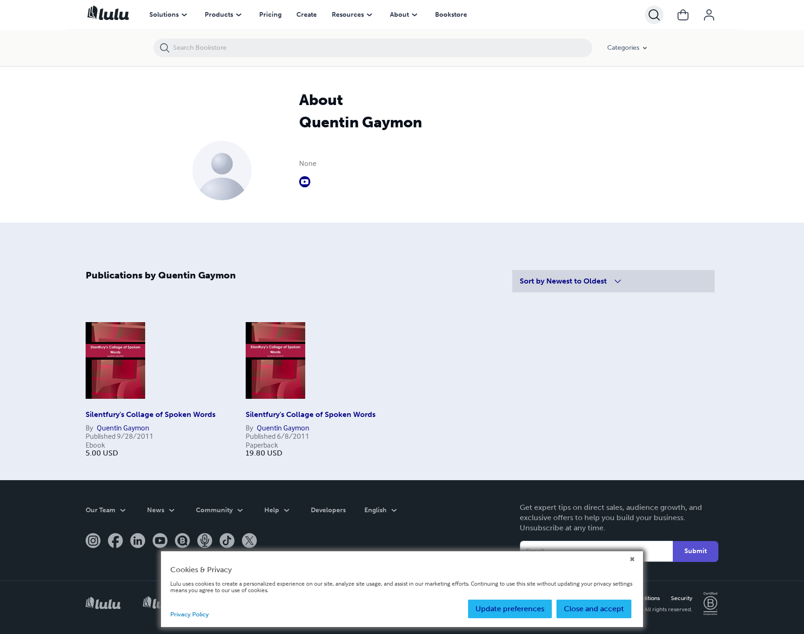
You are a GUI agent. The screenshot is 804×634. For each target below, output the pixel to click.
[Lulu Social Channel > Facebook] (115, 541)
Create (306, 15)
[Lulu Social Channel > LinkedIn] (137, 541)
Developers (328, 510)
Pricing (270, 15)
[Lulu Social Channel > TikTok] (227, 541)
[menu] (184, 14)
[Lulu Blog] (182, 541)
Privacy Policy (189, 614)
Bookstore (451, 15)
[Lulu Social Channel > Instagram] (93, 541)
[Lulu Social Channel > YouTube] (160, 541)
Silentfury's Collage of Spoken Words (150, 414)
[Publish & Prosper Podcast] (204, 541)
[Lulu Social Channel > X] (249, 541)
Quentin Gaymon (123, 427)
